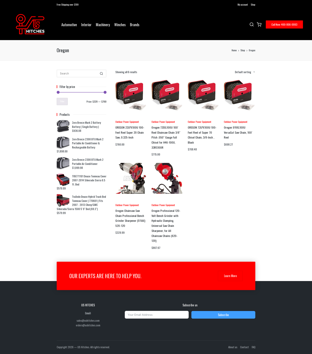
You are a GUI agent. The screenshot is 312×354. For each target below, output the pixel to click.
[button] (284, 24)
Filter (62, 101)
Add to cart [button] (125, 117)
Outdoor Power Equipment (127, 122)
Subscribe (223, 315)
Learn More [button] (230, 276)
